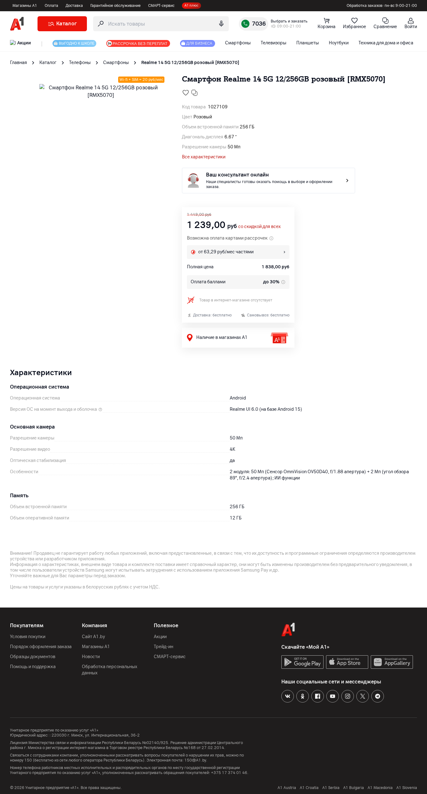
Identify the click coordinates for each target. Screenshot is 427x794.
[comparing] (194, 93)
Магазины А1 (25, 5)
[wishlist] (185, 93)
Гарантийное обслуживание (115, 5)
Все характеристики (203, 157)
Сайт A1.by (93, 636)
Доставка (74, 5)
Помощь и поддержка (33, 666)
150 (28, 760)
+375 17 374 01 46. (230, 773)
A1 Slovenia (406, 788)
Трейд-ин (163, 646)
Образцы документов (32, 656)
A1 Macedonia (380, 788)
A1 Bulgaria (353, 788)
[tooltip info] (282, 282)
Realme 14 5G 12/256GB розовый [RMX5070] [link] (190, 62)
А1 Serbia (330, 788)
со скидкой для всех (259, 226)
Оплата (51, 5)
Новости (91, 656)
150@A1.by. (195, 760)
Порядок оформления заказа (41, 646)
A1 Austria (287, 788)
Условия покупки (27, 636)
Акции (160, 636)
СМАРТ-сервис (161, 5)
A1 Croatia (309, 788)
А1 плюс (191, 5)
